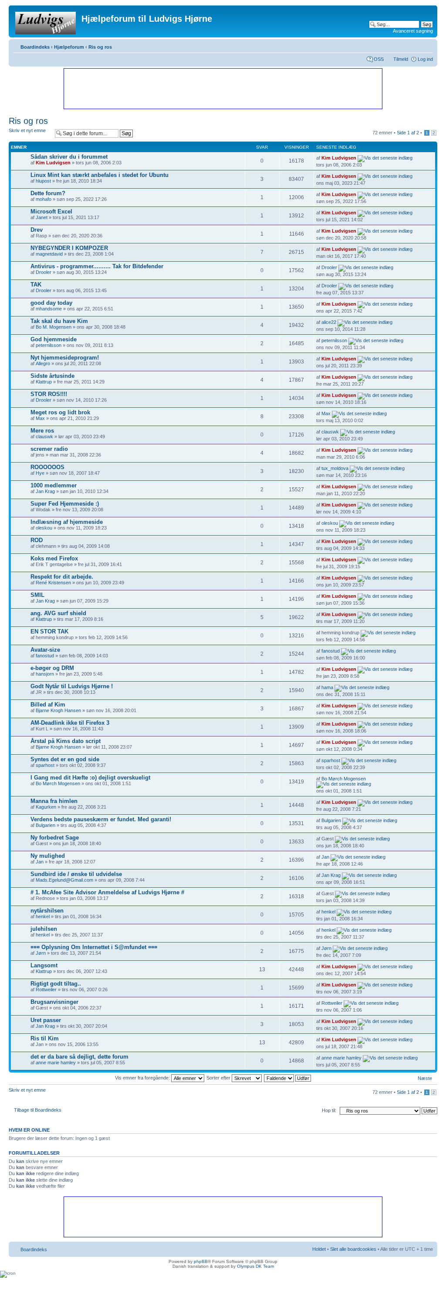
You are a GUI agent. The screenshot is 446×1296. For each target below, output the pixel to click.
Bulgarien (45, 825)
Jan (40, 861)
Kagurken (46, 807)
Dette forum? (47, 193)
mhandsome (49, 308)
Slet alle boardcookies (353, 1249)
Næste (425, 1078)
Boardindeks (35, 47)
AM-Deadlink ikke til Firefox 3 (69, 723)
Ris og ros (100, 47)
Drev (36, 230)
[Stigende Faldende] (288, 1077)
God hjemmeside (53, 339)
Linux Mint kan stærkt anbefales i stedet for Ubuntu (99, 175)
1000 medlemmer (53, 485)
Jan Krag (45, 491)
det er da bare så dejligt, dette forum (79, 1056)
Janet (41, 217)
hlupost (43, 180)
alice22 (328, 322)
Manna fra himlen (54, 801)
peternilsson (48, 345)
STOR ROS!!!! (48, 394)
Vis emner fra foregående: (143, 1077)
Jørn (41, 953)
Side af (408, 132)
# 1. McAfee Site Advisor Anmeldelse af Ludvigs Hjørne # (107, 892)
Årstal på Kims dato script (65, 741)
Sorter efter (219, 1077)
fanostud (45, 655)
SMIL (37, 595)
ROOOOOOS (47, 467)
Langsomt (43, 965)
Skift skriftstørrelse (426, 45)
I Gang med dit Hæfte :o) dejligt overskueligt (90, 777)
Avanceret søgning (413, 30)
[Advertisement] (222, 88)
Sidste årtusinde (52, 376)
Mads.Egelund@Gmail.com (64, 880)
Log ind (425, 59)
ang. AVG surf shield (58, 613)
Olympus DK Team (255, 1266)
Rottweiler (46, 989)
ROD (36, 540)
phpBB (201, 1261)
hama (327, 687)
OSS (379, 59)
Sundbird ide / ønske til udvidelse (76, 874)
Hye (40, 473)
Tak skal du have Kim (59, 321)
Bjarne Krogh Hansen (58, 710)
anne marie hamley (56, 1062)
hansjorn (45, 673)
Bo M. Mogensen (53, 327)
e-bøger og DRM (52, 668)
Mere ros (42, 430)
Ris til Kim (44, 1038)
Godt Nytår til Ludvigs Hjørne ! (71, 686)
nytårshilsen (47, 910)
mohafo (43, 199)
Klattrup (44, 381)
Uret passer (45, 1020)
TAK (35, 284)
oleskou (44, 527)
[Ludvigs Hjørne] (46, 21)
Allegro (43, 363)
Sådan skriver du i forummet (69, 156)
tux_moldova (334, 468)
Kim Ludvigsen (53, 162)
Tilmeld (400, 59)
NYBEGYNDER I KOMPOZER (69, 248)
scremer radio (49, 449)
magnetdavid (49, 254)
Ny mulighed (47, 856)
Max (40, 418)
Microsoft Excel (51, 211)
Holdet (319, 1249)
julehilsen (43, 929)
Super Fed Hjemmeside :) (64, 503)
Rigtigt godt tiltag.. (55, 983)
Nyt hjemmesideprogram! (64, 357)
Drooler (43, 272)
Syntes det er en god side (64, 759)
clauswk (44, 436)
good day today (51, 303)
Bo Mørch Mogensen (58, 783)
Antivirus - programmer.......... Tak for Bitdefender (96, 266)
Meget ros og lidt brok (60, 412)
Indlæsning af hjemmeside (66, 522)
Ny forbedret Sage (54, 837)
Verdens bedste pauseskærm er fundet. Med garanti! (100, 819)
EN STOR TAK (49, 631)
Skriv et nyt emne (27, 130)
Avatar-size (45, 649)
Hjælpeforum (69, 47)
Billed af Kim (47, 704)
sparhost (45, 765)
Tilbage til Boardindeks (37, 1110)
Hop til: (329, 1110)
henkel (43, 916)
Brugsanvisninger (54, 1002)
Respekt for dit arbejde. (61, 576)
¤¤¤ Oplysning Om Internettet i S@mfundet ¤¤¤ (93, 947)
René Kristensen (53, 582)
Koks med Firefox (54, 558)
